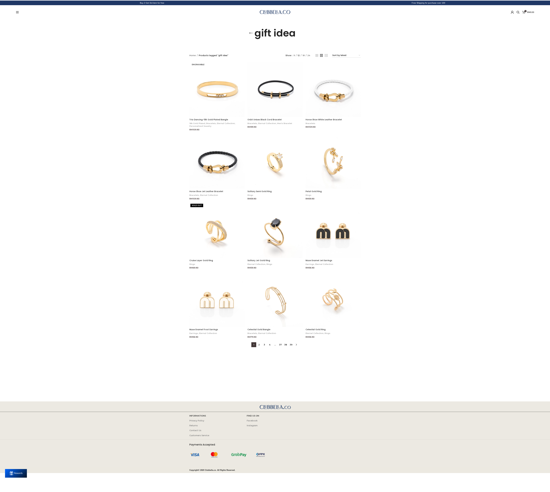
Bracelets (211, 123)
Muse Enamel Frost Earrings (203, 329)
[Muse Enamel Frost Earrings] (217, 299)
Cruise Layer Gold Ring (201, 260)
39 (291, 344)
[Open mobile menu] (17, 12)
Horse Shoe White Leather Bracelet (324, 119)
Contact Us (195, 430)
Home (192, 55)
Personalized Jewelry (200, 126)
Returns (193, 425)
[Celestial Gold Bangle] (275, 299)
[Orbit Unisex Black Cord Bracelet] (275, 89)
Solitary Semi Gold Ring (259, 191)
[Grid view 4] (326, 55)
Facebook (252, 420)
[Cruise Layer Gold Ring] (217, 230)
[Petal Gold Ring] (333, 161)
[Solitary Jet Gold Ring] (275, 230)
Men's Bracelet (284, 123)
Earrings (310, 264)
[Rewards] (16, 473)
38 (285, 344)
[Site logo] (275, 12)
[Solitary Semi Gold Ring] (275, 161)
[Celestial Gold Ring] (333, 299)
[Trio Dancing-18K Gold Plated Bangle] (217, 89)
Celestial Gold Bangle (258, 329)
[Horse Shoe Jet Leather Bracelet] (217, 161)
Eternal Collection (226, 123)
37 (280, 344)
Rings (250, 195)
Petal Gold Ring (314, 191)
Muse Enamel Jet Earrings (319, 260)
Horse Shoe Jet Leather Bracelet (206, 191)
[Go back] (251, 33)
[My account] (512, 12)
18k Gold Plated (197, 123)
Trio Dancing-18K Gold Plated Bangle (208, 119)
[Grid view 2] (316, 55)
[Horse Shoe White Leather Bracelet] (333, 89)
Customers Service (199, 435)
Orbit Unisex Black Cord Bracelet (264, 119)
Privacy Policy (196, 420)
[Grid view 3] (321, 55)
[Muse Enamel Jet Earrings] (333, 230)
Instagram (252, 425)
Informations (197, 415)
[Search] (518, 12)
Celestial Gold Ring (316, 329)
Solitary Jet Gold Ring (258, 260)
